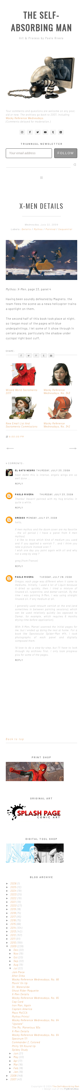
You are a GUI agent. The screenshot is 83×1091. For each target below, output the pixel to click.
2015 (13, 923)
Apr (16, 1060)
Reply (19, 483)
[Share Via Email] (51, 355)
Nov (16, 953)
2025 (13, 887)
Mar (16, 1064)
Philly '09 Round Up (24, 1046)
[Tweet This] (29, 355)
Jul (16, 968)
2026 (13, 883)
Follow (66, 153)
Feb (16, 1068)
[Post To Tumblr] (44, 355)
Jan (16, 1071)
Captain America (22, 1009)
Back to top (15, 739)
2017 (13, 916)
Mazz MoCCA (19, 1012)
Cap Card (17, 1001)
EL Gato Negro (25, 470)
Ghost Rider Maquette (25, 990)
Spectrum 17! (20, 1038)
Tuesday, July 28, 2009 (56, 577)
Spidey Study (20, 1049)
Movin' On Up (20, 983)
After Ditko (18, 975)
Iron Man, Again (21, 1005)
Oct (16, 957)
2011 (13, 938)
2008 (13, 1075)
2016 (13, 920)
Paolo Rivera (24, 494)
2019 (13, 909)
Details (27, 229)
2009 (13, 946)
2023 (13, 894)
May (16, 1057)
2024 (13, 890)
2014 (13, 927)
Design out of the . (61, 1089)
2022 (13, 898)
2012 (13, 935)
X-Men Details (20, 994)
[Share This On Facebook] (21, 355)
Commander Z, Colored (26, 1042)
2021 (13, 901)
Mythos (39, 229)
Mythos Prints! (21, 1016)
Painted (51, 229)
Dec (16, 949)
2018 (13, 913)
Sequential (65, 229)
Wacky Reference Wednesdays (24, 118)
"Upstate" (17, 1023)
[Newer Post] (10, 448)
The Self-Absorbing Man (41, 21)
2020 (13, 905)
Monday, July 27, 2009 (41, 518)
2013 (13, 931)
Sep (16, 961)
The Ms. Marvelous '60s (26, 1027)
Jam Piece (18, 972)
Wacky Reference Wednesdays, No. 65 (35, 997)
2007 (13, 1079)
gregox (20, 518)
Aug (16, 964)
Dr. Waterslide (21, 986)
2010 (13, 942)
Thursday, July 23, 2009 (53, 470)
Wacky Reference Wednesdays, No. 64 (35, 1020)
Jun (16, 1053)
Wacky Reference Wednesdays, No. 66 (35, 979)
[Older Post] (73, 448)
